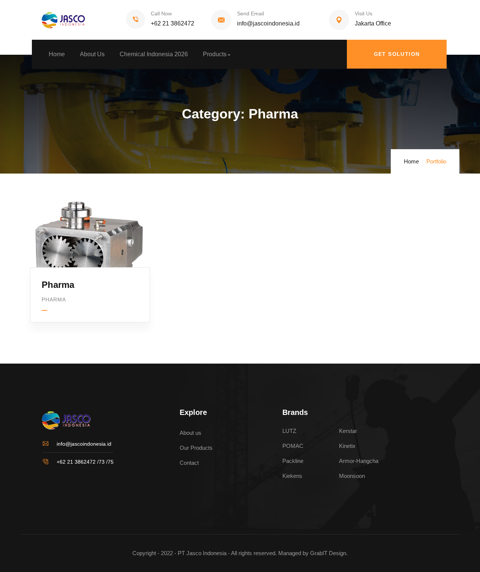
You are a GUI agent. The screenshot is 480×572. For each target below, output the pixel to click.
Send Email (250, 13)
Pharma (58, 285)
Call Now (161, 13)
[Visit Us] (339, 20)
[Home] (60, 19)
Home (411, 161)
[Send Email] (221, 20)
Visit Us (363, 13)
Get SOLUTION (397, 54)
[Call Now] (135, 19)
